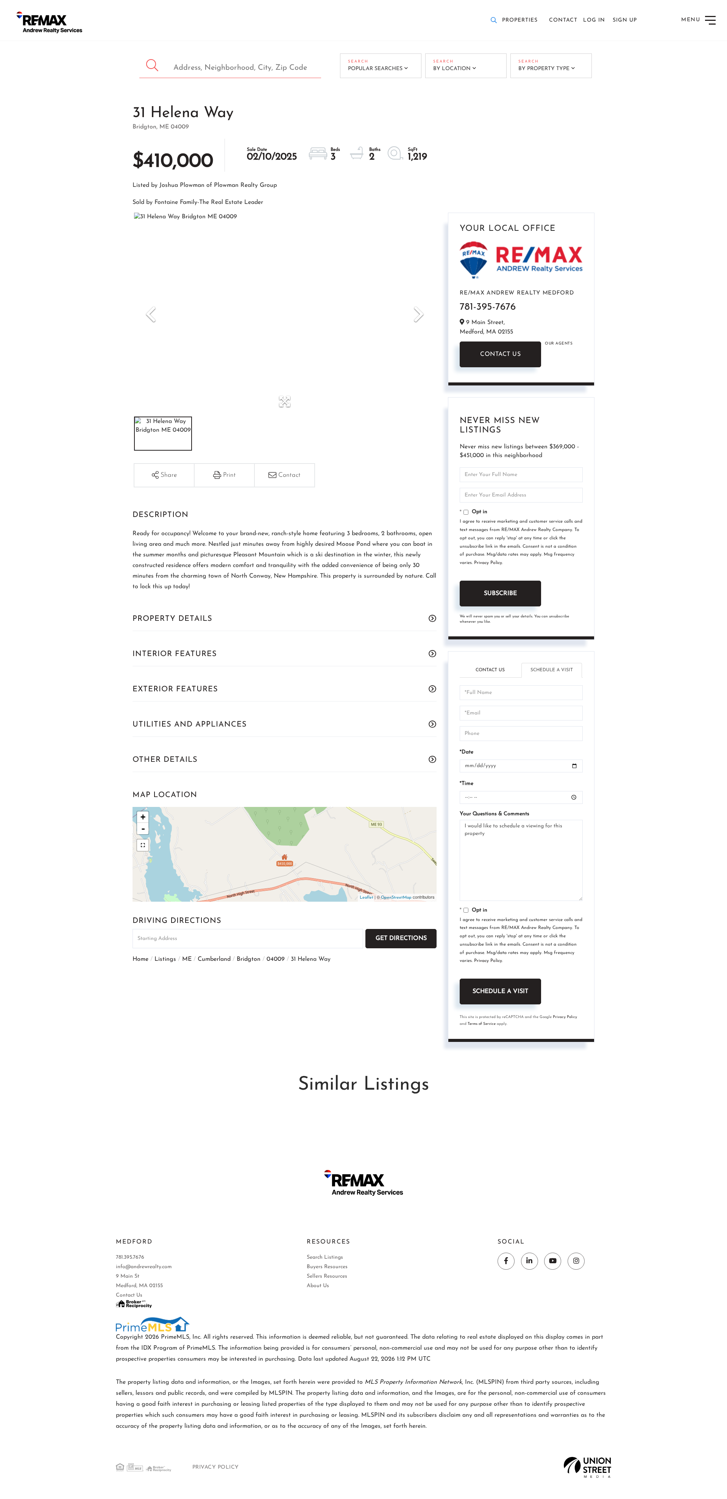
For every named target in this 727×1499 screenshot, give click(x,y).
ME (187, 959)
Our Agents (559, 343)
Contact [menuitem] (563, 20)
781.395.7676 (130, 1257)
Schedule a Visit (551, 670)
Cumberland (214, 959)
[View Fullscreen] (142, 845)
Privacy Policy (488, 563)
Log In (594, 20)
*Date (466, 752)
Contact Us (500, 354)
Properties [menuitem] (520, 20)
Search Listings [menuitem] (325, 1257)
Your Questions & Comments (494, 814)
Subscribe (500, 594)
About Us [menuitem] (318, 1286)
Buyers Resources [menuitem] (327, 1267)
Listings (165, 959)
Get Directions (401, 938)
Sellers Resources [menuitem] (327, 1276)
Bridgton (249, 959)
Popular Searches (375, 69)
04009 (276, 959)
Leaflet (366, 898)
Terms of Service (482, 1024)
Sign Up (625, 20)
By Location (452, 69)
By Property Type (543, 69)
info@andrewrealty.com (144, 1267)
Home (140, 959)
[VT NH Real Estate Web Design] (587, 1467)
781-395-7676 (488, 307)
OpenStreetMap (396, 898)
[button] (153, 65)
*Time (466, 783)
